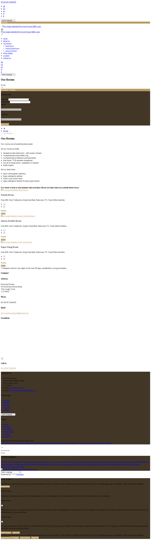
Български (119, 462)
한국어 (79, 464)
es (4, 11)
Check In (4, 99)
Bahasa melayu (103, 462)
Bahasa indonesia (15, 464)
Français (6, 407)
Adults (3, 104)
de (4, 6)
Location (6, 56)
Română (116, 464)
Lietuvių (75, 462)
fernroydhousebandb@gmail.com (15, 313)
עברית (25, 464)
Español (6, 405)
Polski (94, 464)
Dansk (38, 462)
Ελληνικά (45, 462)
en (4, 9)
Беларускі (129, 462)
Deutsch (6, 400)
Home (5, 39)
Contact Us (7, 58)
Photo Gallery (8, 53)
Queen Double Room (12, 48)
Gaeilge (68, 462)
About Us (6, 41)
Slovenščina (6, 467)
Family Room (9, 46)
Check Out (5, 102)
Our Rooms (7, 43)
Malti (113, 462)
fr (4, 13)
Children (4, 114)
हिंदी (141, 462)
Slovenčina (15, 467)
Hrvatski (4, 464)
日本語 (73, 464)
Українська (66, 464)
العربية (56, 462)
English (6, 403)
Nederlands (46, 464)
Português (87, 464)
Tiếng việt (101, 464)
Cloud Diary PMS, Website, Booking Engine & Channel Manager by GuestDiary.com (35, 443)
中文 (22, 467)
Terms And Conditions (102, 443)
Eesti (52, 462)
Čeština (136, 462)
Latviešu (82, 462)
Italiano (6, 410)
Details (3, 214)
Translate (19, 474)
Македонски (91, 462)
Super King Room (11, 51)
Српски (131, 464)
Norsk (38, 464)
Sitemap (74, 443)
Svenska (123, 464)
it (3, 16)
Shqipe (137, 464)
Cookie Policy (85, 443)
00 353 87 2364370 (8, 2)
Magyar (146, 462)
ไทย (59, 464)
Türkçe (54, 464)
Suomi (62, 462)
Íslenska (31, 464)
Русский (109, 464)
